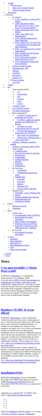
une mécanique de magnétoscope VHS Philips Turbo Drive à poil (20, 281)
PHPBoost (13, 412)
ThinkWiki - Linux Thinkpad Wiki (27, 193)
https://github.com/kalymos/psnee (19, 395)
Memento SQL (22, 186)
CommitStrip (22, 170)
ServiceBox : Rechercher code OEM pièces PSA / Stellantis (26, 227)
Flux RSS (16, 83)
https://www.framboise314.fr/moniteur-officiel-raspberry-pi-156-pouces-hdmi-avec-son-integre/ (20, 361)
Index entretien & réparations (25, 222)
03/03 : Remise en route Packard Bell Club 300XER (27, 54)
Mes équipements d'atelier (19, 245)
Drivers (17, 195)
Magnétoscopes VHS (20, 68)
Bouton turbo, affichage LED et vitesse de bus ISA (28, 139)
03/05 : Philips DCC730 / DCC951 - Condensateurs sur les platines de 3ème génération (28, 45)
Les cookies (36, 412)
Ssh (18, 97)
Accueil (10, 3)
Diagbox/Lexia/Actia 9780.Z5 (26, 224)
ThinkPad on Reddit (22, 201)
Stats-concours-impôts (18, 250)
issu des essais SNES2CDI (17, 382)
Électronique (15, 276)
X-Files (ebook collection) (27, 189)
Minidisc (15, 71)
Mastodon (14, 239)
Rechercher (11, 13)
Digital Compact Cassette (21, 66)
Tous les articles (18, 80)
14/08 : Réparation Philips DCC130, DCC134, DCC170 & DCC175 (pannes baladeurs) (27, 26)
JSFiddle (18, 162)
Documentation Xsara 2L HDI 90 (27, 215)
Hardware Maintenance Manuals (27, 197)
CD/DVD (16, 73)
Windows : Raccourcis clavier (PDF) (26, 147)
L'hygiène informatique (21, 111)
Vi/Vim (20, 104)
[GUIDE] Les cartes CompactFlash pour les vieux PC (27, 127)
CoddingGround (21, 151)
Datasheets (16, 208)
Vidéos (10, 85)
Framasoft (21, 179)
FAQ (12, 247)
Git (18, 92)
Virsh (19, 101)
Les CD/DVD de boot (20, 108)
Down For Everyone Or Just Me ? (27, 153)
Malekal (20, 184)
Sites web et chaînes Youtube (23, 8)
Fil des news (17, 5)
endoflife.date (20, 177)
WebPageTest (20, 166)
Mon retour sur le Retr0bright (28, 135)
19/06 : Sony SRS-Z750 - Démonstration (24, 35)
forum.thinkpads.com (23, 199)
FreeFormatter (20, 157)
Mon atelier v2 (15, 243)
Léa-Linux (21, 182)
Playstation (16, 75)
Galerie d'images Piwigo (21, 10)
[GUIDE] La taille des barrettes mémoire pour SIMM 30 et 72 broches (27, 122)
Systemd (20, 99)
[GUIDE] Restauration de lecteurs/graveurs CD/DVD (25, 132)
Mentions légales (24, 412)
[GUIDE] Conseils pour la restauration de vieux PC (26, 116)
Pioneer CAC (17, 78)
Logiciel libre (22, 94)
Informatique (15, 318)
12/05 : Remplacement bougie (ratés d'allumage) (26, 39)
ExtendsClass (20, 155)
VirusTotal (19, 164)
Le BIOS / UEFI (18, 106)
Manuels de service (19, 206)
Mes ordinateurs (16, 241)
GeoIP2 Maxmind (21, 160)
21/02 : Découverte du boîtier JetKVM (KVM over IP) (26, 58)
